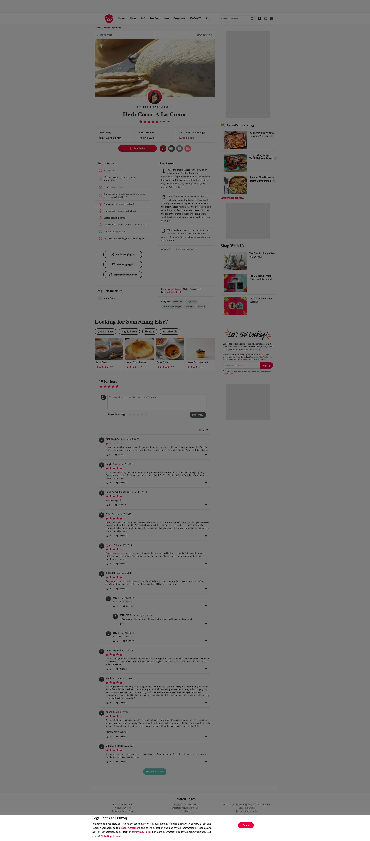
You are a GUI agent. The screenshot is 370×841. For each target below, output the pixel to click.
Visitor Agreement (130, 828)
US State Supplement (109, 836)
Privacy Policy (143, 832)
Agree (246, 825)
